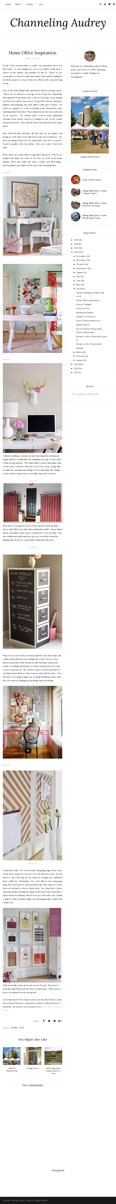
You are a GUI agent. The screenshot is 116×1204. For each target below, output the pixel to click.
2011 (76, 372)
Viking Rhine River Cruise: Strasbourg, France (94, 216)
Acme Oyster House (91, 179)
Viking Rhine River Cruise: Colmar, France (94, 192)
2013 (76, 364)
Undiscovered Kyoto (86, 316)
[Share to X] (49, 1021)
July (78, 276)
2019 (76, 240)
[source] (33, 481)
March (79, 352)
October (80, 264)
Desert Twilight (84, 304)
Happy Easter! (83, 324)
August (79, 272)
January (79, 360)
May (78, 284)
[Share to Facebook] (43, 1021)
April (78, 288)
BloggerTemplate (41, 1200)
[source (6, 172)
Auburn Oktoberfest (89, 157)
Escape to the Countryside (89, 344)
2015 (76, 248)
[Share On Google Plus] (60, 1021)
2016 (76, 244)
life (21, 1028)
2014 (76, 252)
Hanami (79, 348)
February (80, 356)
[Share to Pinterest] (54, 1021)
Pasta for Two (83, 308)
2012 (76, 368)
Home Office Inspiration (87, 300)
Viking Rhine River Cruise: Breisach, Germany (94, 204)
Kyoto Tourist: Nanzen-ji (88, 320)
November (81, 260)
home (14, 1028)
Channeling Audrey (58, 22)
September (81, 268)
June (78, 280)
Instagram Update (85, 312)
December (81, 256)
